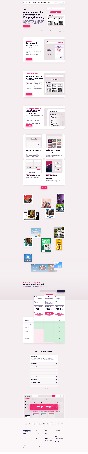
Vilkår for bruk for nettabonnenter (59, 438)
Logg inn (51, 2)
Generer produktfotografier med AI (39, 433)
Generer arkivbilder (38, 436)
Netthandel (56, 433)
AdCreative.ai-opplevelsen (52, 353)
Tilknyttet (37, 444)
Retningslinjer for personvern (58, 441)
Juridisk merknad (57, 444)
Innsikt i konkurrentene (48, 433)
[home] (25, 2)
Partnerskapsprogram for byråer (39, 446)
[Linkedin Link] (23, 447)
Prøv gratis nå (56, 2)
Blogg (36, 441)
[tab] (44, 291)
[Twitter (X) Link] (24, 447)
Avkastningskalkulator (43, 2)
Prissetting (49, 2)
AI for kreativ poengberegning (48, 440)
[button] (30, 2)
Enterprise (39, 2)
